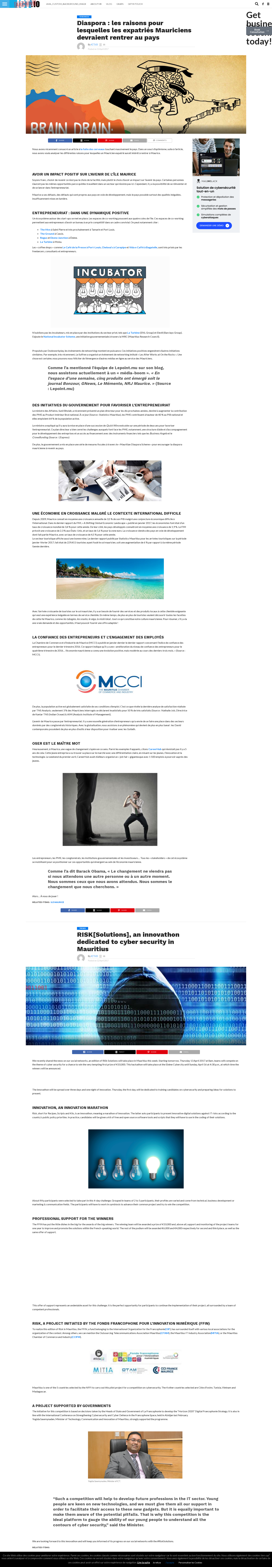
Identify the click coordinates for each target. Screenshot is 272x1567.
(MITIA (214, 1332)
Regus (43, 237)
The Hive (45, 229)
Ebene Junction (59, 237)
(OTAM (164, 1332)
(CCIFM (75, 1336)
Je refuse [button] (157, 1562)
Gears (120, 4)
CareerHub (155, 749)
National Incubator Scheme (59, 336)
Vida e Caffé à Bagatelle (143, 247)
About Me (96, 4)
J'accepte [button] (169, 1562)
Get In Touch (135, 4)
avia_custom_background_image (66, 4)
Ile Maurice (57, 902)
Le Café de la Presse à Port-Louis (81, 247)
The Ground (47, 233)
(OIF (167, 1329)
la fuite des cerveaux (92, 149)
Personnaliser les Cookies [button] (190, 1562)
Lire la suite (143, 1562)
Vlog (109, 4)
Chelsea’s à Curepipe (114, 247)
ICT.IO (94, 44)
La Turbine (46, 241)
